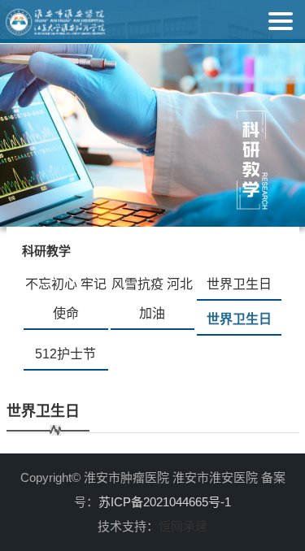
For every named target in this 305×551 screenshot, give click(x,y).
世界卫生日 (239, 284)
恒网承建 (183, 526)
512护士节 (65, 354)
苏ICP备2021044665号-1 (164, 502)
